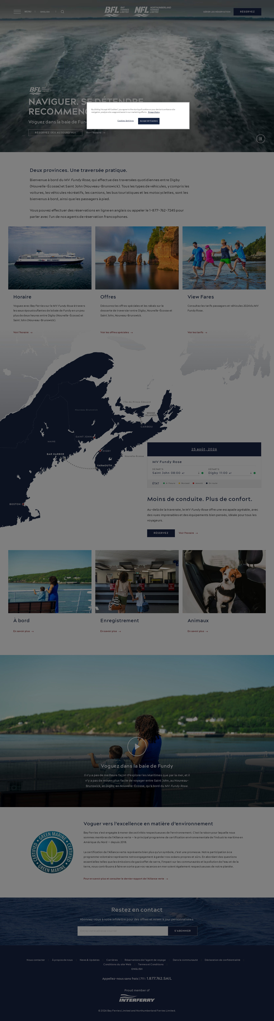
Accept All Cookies (149, 121)
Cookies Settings (125, 121)
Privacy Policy (154, 112)
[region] (138, 115)
